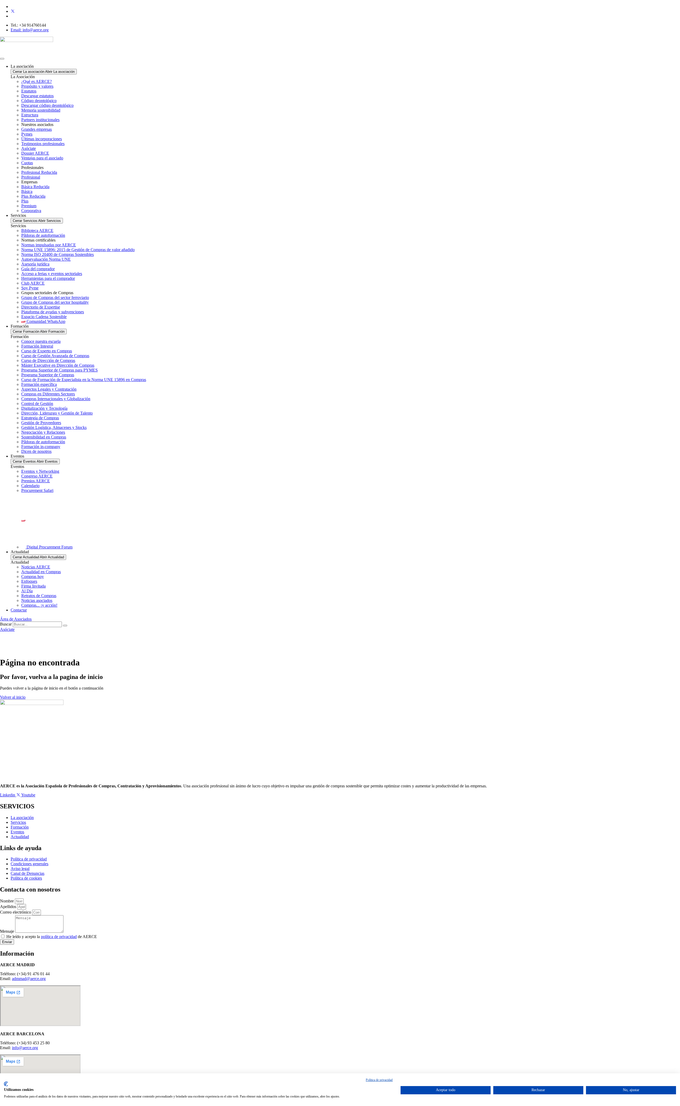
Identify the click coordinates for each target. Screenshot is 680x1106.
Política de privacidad (379, 1080)
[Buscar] (65, 625)
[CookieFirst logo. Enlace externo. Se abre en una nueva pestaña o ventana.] (6, 1084)
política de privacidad (59, 936)
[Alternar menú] (2, 59)
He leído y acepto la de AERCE (51, 936)
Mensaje (7, 931)
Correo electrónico (16, 912)
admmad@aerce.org (29, 978)
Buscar (6, 624)
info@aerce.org (25, 1047)
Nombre (7, 901)
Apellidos (8, 906)
